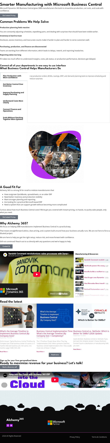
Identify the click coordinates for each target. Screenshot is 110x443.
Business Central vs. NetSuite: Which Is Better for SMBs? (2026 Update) (91, 332)
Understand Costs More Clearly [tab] (13, 102)
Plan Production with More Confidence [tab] (12, 77)
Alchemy (15, 420)
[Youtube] (11, 425)
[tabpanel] (69, 78)
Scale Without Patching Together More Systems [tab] (13, 118)
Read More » (4, 352)
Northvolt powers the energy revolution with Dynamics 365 (94, 266)
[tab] (92, 260)
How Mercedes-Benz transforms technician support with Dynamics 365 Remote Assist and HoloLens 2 (94, 283)
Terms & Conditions (99, 437)
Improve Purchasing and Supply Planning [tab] (13, 93)
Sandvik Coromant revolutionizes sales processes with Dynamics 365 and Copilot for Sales (94, 260)
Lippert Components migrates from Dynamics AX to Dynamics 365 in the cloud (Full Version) (94, 295)
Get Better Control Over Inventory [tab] (13, 85)
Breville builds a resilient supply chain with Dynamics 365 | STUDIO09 (94, 272)
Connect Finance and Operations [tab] (12, 110)
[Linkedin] (7, 425)
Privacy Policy (75, 437)
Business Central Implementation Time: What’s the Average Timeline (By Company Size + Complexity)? (55, 333)
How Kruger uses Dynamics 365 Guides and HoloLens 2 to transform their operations (94, 277)
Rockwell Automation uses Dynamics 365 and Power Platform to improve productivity (94, 289)
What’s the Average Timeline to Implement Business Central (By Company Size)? (14, 333)
